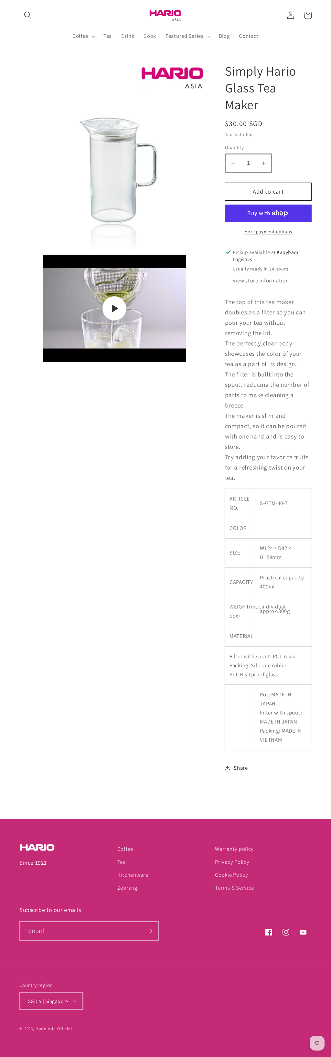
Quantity (234, 147)
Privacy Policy (232, 861)
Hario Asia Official (54, 1028)
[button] (28, 15)
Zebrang (127, 887)
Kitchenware (132, 874)
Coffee (125, 848)
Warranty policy (234, 848)
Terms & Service (234, 887)
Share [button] (241, 767)
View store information (261, 280)
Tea (121, 861)
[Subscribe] (149, 931)
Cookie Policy (231, 874)
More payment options (268, 231)
